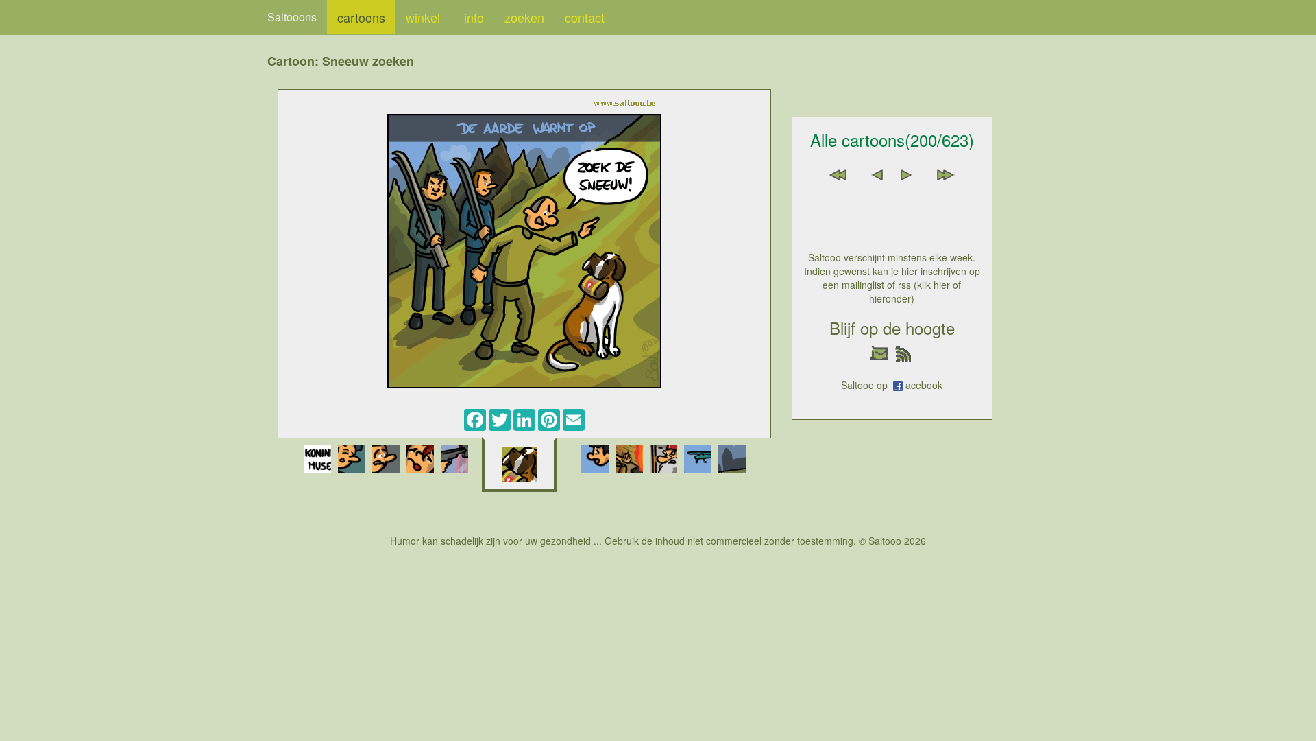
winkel (424, 17)
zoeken (524, 17)
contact (585, 17)
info (474, 17)
